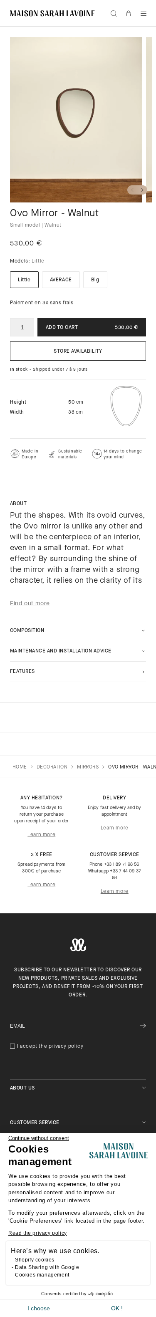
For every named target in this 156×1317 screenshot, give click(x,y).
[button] (143, 13)
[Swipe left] (132, 190)
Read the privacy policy (37, 1233)
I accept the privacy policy (50, 1046)
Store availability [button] (78, 351)
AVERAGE (61, 280)
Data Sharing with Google (47, 1267)
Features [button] (22, 671)
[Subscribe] (143, 1026)
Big (95, 280)
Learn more (41, 834)
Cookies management (42, 1275)
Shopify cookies (34, 1260)
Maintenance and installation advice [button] (60, 651)
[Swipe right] (142, 190)
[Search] (113, 13)
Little (24, 280)
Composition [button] (27, 630)
